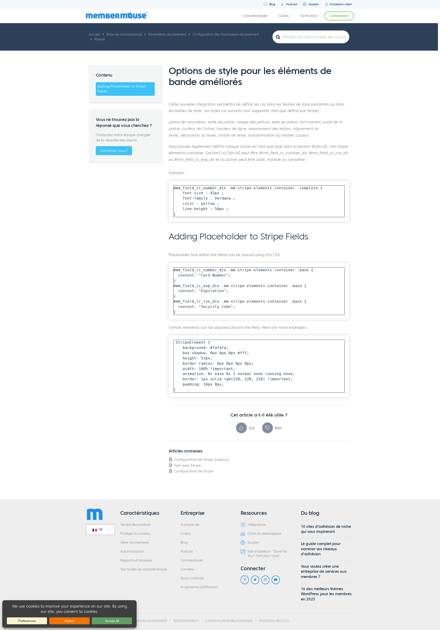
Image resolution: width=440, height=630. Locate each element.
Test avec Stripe (187, 465)
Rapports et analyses (136, 560)
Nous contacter (192, 578)
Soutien (313, 4)
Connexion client (340, 4)
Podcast (291, 4)
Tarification (309, 16)
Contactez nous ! (114, 150)
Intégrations (257, 525)
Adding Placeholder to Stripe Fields (121, 88)
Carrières (187, 569)
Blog (271, 4)
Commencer (339, 16)
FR (100, 529)
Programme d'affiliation (199, 587)
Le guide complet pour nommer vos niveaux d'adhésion (321, 548)
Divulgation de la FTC (274, 620)
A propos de (190, 525)
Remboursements (186, 620)
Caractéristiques (255, 16)
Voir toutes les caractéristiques (143, 569)
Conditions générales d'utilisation (229, 620)
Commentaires (192, 560)
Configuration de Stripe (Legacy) (201, 459)
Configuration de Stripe (193, 471)
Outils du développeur (264, 534)
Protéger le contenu (135, 534)
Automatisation (132, 551)
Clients (284, 16)
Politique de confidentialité (148, 620)
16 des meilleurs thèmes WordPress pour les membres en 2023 (326, 593)
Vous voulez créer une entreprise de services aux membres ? (323, 571)
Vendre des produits (135, 525)
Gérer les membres (134, 543)
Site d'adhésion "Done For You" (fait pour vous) (267, 554)
